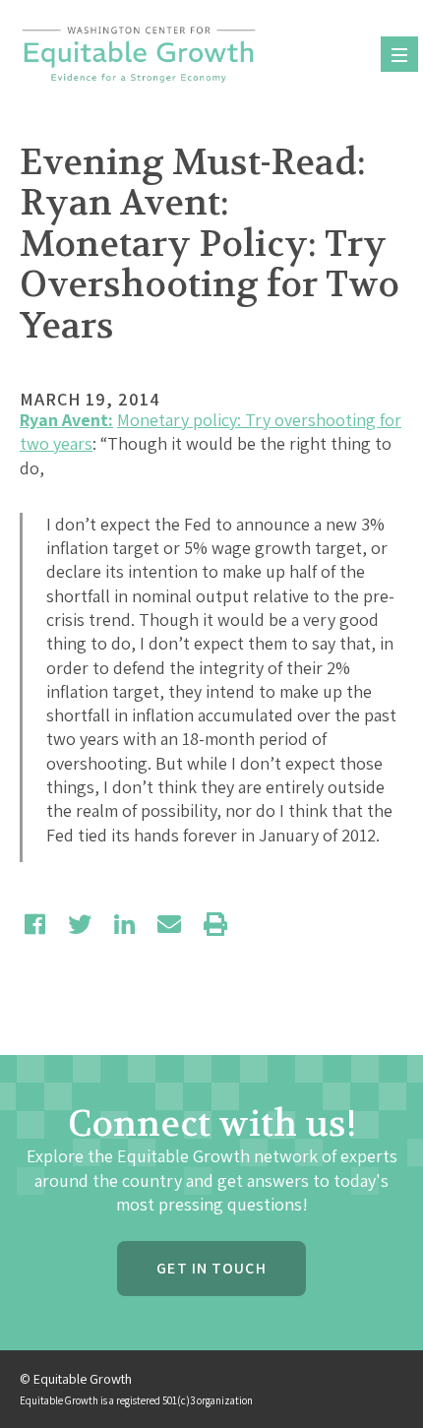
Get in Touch (211, 1268)
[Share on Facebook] (35, 924)
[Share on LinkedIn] (124, 924)
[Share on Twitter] (79, 924)
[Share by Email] (169, 924)
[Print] (215, 924)
